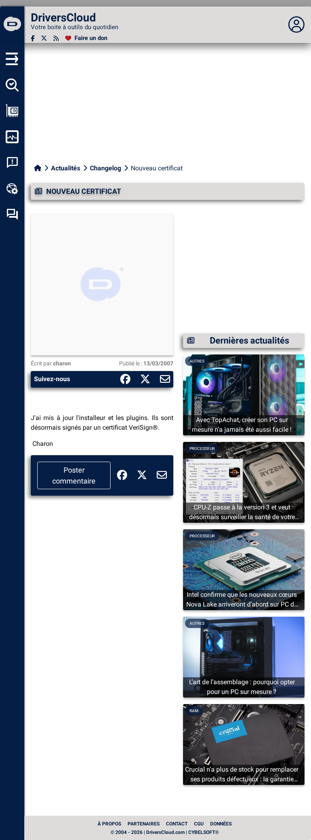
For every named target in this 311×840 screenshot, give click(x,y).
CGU (199, 824)
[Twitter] (44, 38)
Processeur (202, 448)
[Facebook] (32, 38)
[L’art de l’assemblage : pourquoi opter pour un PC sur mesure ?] (244, 656)
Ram (194, 710)
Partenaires (144, 824)
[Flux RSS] (56, 38)
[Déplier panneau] (296, 25)
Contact (176, 824)
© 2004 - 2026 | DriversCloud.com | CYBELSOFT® (165, 832)
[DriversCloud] (12, 25)
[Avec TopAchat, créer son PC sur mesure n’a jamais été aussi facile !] (244, 394)
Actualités (65, 168)
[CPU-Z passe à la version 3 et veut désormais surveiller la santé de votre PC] (244, 482)
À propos (109, 824)
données (221, 824)
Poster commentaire (74, 475)
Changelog (105, 168)
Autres (197, 361)
